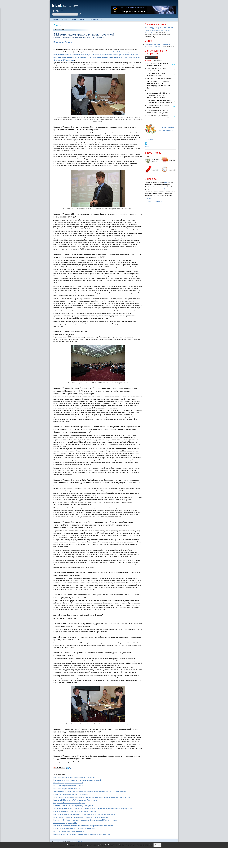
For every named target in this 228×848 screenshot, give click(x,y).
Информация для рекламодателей (154, 201)
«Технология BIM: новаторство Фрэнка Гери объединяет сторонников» (102, 57)
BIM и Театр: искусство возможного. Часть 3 (68, 783)
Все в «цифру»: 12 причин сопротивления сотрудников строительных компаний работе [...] (159, 30)
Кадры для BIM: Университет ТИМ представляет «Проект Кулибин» (76, 800)
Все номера (148, 139)
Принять (157, 845)
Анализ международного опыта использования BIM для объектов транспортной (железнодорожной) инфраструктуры (92, 808)
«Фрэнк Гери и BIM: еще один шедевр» (99, 54)
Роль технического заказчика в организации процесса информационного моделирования (83, 826)
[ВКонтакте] (66, 767)
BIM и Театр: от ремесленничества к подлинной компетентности (74, 777)
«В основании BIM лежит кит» (63, 60)
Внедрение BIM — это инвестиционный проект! (69, 803)
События (83, 19)
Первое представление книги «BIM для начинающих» (71, 794)
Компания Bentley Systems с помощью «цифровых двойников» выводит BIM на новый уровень (85, 820)
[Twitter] (68, 767)
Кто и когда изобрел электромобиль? (159, 78)
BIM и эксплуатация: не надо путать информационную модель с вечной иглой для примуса (84, 814)
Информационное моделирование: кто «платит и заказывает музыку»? (77, 780)
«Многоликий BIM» (134, 57)
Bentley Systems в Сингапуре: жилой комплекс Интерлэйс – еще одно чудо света (80, 817)
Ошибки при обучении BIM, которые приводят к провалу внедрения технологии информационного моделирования (91, 797)
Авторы (73, 19)
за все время (158, 60)
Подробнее (148, 198)
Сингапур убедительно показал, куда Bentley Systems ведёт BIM (75, 811)
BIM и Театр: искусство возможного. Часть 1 (68, 788)
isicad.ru (166, 182)
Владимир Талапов (63, 42)
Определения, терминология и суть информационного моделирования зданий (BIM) (81, 834)
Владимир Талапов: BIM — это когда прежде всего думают (73, 806)
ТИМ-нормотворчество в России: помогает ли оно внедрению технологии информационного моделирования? (90, 791)
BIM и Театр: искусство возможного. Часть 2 (68, 786)
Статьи (64, 19)
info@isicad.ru (165, 189)
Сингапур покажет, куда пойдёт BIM (65, 823)
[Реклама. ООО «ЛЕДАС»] (143, 10)
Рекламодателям (96, 19)
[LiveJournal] (70, 767)
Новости (55, 19)
